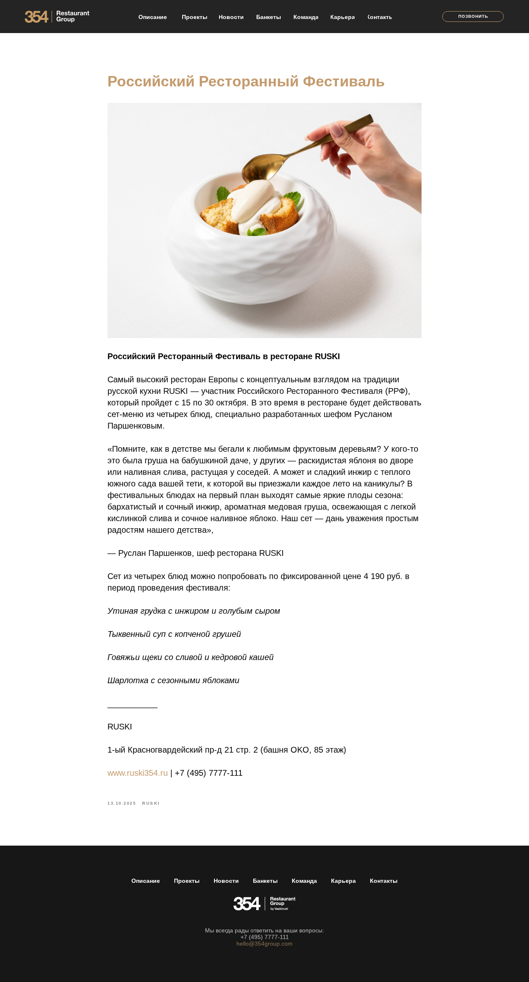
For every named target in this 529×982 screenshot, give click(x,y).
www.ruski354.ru (137, 772)
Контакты (384, 880)
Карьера (343, 880)
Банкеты (265, 880)
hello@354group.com (264, 943)
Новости (226, 880)
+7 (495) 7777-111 (265, 937)
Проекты (187, 880)
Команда (304, 880)
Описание (145, 880)
